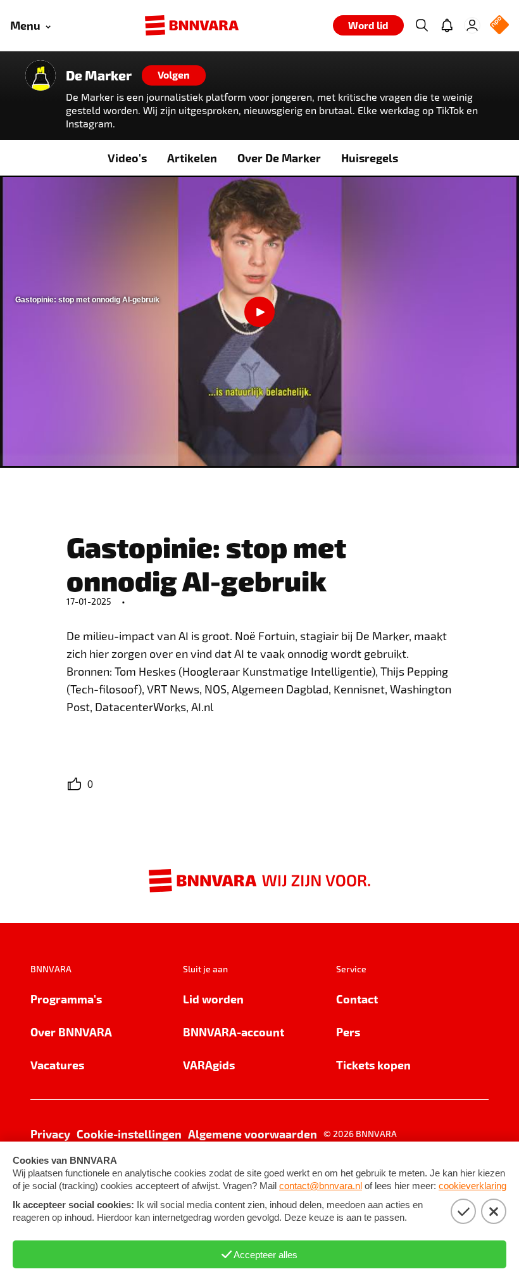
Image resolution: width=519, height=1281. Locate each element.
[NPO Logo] (499, 25)
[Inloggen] (472, 25)
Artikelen (192, 157)
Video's (127, 157)
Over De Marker (279, 157)
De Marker (99, 75)
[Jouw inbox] (446, 25)
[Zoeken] (421, 25)
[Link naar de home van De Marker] (40, 75)
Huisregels (369, 157)
